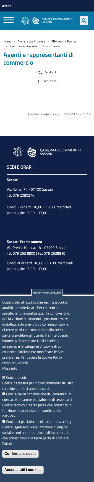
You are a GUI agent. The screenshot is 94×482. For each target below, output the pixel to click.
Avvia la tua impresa (31, 41)
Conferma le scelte (20, 454)
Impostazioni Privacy (47, 292)
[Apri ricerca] (84, 20)
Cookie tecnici (17, 377)
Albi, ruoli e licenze (63, 41)
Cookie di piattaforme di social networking (38, 421)
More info (9, 368)
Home (7, 41)
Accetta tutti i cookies (23, 470)
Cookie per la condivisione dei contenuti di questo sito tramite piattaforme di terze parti (37, 396)
